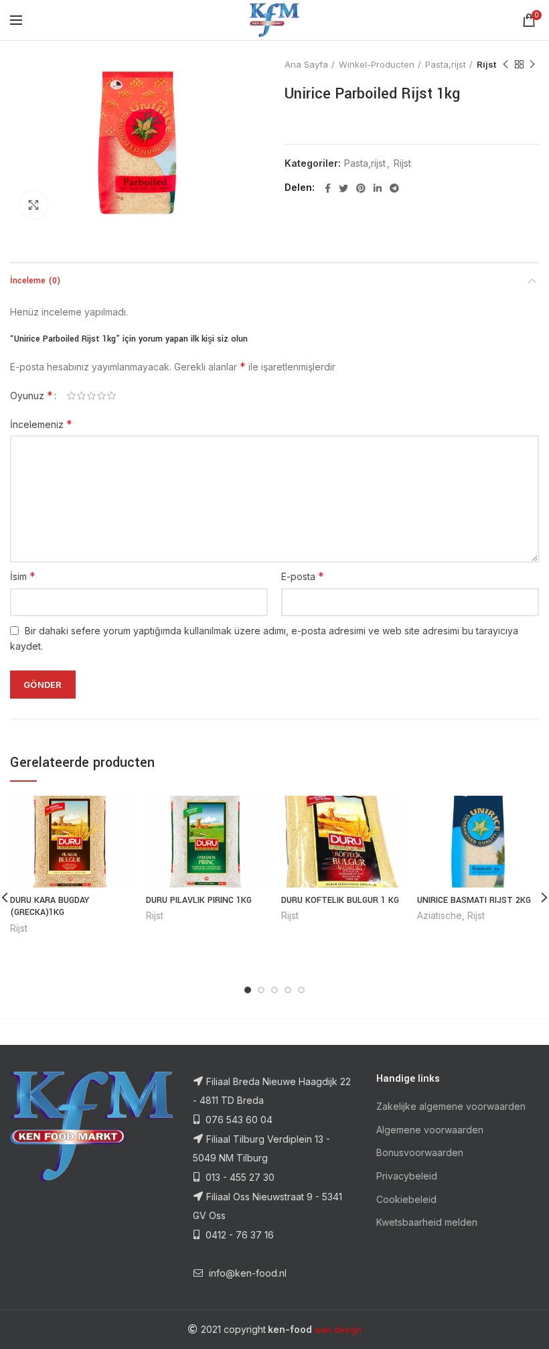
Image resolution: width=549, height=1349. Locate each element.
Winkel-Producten (376, 64)
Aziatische (439, 915)
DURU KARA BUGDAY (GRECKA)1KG (49, 906)
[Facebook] (328, 188)
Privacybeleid (406, 1176)
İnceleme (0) (35, 281)
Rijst (486, 64)
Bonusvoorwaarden (419, 1152)
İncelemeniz (41, 424)
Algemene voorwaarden (429, 1129)
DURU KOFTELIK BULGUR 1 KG (340, 900)
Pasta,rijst (445, 64)
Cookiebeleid (406, 1199)
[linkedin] (378, 188)
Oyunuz (31, 395)
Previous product (505, 64)
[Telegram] (394, 188)
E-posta (302, 576)
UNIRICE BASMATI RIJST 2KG (474, 900)
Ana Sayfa (306, 64)
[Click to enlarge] (33, 205)
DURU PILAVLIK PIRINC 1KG (199, 900)
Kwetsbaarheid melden (426, 1222)
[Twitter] (343, 188)
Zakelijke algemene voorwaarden (451, 1106)
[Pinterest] (361, 188)
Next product (532, 64)
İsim (22, 576)
